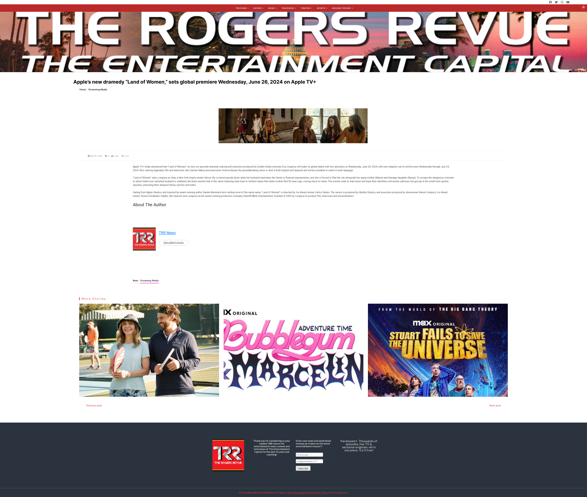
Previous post (94, 405)
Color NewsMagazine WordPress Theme (307, 492)
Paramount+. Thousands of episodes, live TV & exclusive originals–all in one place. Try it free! (358, 445)
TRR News (167, 233)
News (136, 280)
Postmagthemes (339, 492)
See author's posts (174, 242)
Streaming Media (149, 280)
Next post (495, 405)
